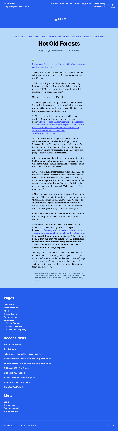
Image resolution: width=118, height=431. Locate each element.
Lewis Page (39, 275)
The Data (88, 36)
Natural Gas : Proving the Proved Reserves (23, 354)
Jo (44, 51)
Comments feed (11, 408)
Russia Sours (10, 349)
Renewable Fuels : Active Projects (19, 377)
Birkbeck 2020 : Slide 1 (14, 373)
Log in (6, 402)
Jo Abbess (9, 4)
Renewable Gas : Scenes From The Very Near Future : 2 (29, 358)
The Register (65, 278)
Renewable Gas (66, 4)
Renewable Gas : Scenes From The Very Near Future (28, 363)
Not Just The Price (12, 344)
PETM (72, 275)
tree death (74, 278)
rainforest (78, 275)
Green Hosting (99, 4)
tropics (37, 280)
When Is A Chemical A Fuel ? (17, 382)
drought (69, 273)
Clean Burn (54, 4)
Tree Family (98, 36)
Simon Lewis (45, 278)
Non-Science (63, 36)
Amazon (37, 273)
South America (56, 278)
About (76, 4)
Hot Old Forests (59, 43)
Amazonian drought (48, 273)
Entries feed (9, 405)
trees (80, 278)
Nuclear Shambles (14, 326)
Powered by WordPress (29, 426)
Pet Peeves (98, 6)
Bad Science (20, 36)
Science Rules (76, 36)
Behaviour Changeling (16, 329)
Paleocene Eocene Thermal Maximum (56, 275)
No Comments (74, 51)
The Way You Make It (13, 387)
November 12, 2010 (57, 51)
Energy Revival (86, 4)
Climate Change (33, 36)
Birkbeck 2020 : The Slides (16, 368)
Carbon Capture (13, 323)
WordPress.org (11, 411)
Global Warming (49, 36)
